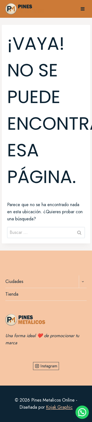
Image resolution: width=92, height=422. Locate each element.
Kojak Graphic (59, 407)
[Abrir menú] (82, 8)
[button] (82, 412)
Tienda (11, 294)
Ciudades (14, 281)
